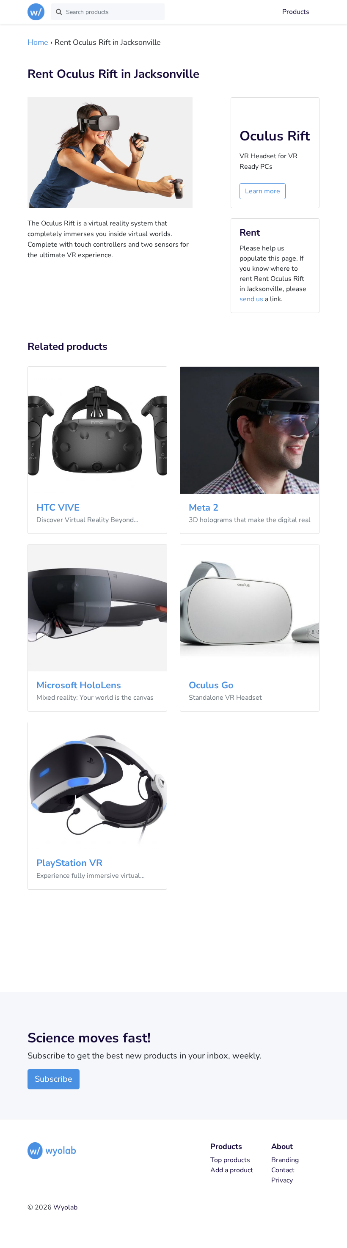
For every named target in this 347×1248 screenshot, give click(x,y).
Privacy (282, 1180)
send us (251, 299)
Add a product (231, 1170)
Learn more (262, 191)
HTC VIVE (58, 507)
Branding (285, 1160)
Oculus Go (211, 685)
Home (38, 42)
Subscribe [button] (53, 1079)
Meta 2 (203, 507)
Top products (230, 1160)
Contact (283, 1170)
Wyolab (65, 1207)
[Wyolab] (38, 11)
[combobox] (108, 11)
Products (295, 11)
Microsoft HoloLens (78, 685)
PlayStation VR (69, 863)
